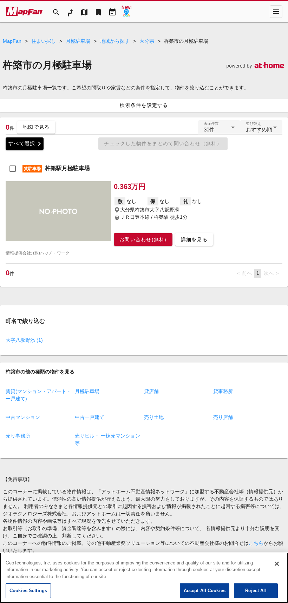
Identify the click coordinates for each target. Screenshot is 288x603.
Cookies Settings (28, 590)
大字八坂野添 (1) (24, 340)
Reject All (255, 590)
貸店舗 (151, 391)
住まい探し (43, 41)
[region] (144, 578)
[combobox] (219, 130)
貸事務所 (223, 391)
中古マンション (23, 417)
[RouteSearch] (70, 12)
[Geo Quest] (126, 12)
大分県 (146, 41)
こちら (256, 543)
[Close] (276, 563)
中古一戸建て (89, 417)
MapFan (12, 41)
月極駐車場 (78, 41)
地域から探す (115, 41)
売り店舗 (223, 417)
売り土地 (154, 417)
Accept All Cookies (204, 590)
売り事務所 (18, 436)
